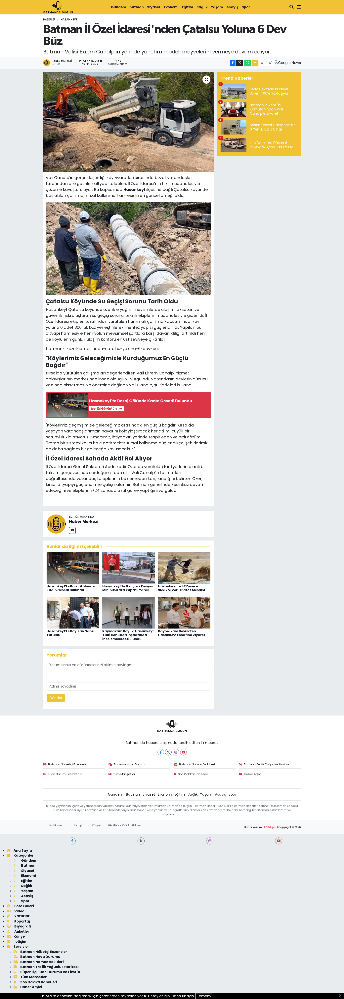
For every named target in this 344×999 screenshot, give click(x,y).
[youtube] (278, 840)
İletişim (79, 825)
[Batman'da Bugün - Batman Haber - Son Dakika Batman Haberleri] (58, 7)
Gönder (55, 697)
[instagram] (209, 840)
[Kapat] (341, 995)
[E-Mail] (72, 530)
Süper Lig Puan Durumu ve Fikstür (50, 972)
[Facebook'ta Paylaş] (233, 63)
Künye (96, 825)
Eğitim (187, 7)
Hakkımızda (57, 825)
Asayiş (232, 7)
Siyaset (153, 7)
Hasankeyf (69, 19)
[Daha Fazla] (255, 63)
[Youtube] (183, 752)
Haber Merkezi (83, 521)
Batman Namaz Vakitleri (197, 764)
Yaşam (217, 7)
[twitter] (141, 840)
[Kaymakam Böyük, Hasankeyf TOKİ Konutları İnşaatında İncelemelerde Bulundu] (128, 612)
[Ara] (291, 7)
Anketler (21, 931)
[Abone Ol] (288, 62)
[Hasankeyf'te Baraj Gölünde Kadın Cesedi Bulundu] (73, 567)
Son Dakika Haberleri (193, 774)
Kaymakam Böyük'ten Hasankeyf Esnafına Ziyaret (181, 633)
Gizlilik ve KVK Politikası (124, 825)
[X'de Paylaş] (239, 63)
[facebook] (72, 840)
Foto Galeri (24, 906)
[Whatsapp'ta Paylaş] (247, 63)
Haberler (49, 19)
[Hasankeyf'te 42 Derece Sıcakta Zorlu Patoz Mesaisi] (184, 567)
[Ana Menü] (299, 7)
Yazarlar (22, 916)
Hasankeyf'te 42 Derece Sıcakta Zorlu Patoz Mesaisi (181, 588)
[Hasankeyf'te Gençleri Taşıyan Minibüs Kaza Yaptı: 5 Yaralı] (128, 567)
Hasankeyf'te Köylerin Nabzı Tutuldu (70, 633)
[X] (168, 752)
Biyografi (22, 926)
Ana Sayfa (23, 850)
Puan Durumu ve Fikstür (65, 774)
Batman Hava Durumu (130, 764)
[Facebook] (160, 752)
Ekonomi (171, 7)
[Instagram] (176, 752)
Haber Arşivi (252, 774)
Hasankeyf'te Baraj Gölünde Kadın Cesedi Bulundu (71, 588)
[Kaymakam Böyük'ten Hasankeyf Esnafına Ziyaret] (184, 612)
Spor (246, 7)
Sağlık (201, 7)
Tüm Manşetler (124, 774)
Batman (136, 7)
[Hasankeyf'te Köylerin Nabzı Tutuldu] (73, 612)
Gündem (118, 7)
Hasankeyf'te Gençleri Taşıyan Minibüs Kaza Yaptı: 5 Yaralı (128, 588)
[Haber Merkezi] (56, 523)
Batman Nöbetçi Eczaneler (68, 764)
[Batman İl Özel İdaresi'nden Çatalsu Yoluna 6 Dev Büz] (128, 122)
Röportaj (22, 921)
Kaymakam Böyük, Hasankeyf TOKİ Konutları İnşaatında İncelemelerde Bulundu (128, 635)
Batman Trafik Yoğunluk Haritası (267, 764)
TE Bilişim (270, 827)
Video (19, 911)
